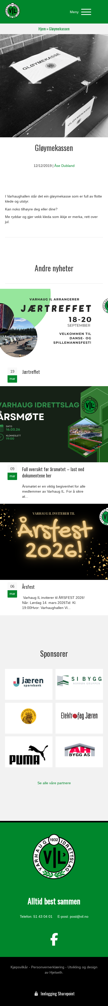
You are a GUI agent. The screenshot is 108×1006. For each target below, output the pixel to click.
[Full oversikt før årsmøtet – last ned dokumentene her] (54, 444)
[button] (79, 12)
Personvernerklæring (47, 967)
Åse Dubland (64, 166)
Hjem (42, 28)
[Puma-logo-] (28, 751)
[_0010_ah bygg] (79, 751)
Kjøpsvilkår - (20, 967)
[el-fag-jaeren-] (79, 718)
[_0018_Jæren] (28, 684)
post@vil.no (79, 916)
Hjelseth (55, 972)
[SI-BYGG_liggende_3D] (79, 684)
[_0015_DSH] (28, 718)
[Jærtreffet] (54, 337)
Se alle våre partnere (54, 783)
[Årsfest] (54, 559)
